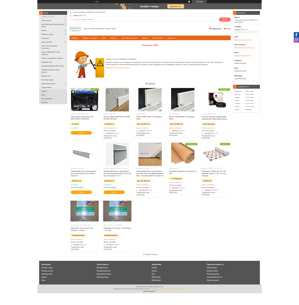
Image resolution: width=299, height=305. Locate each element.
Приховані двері (47, 80)
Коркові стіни (46, 76)
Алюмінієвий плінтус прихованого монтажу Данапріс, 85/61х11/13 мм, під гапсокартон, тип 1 (117, 173)
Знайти (224, 19)
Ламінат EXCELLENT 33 (214, 277)
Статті (43, 95)
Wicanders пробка (213, 274)
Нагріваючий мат (102, 268)
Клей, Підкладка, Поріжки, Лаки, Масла (52, 25)
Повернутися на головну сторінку (118, 68)
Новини (44, 91)
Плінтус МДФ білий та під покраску (50, 53)
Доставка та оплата (129, 38)
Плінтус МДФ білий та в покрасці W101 (182, 118)
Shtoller (154, 268)
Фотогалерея (158, 38)
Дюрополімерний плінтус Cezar (52, 66)
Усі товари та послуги (150, 254)
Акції (104, 38)
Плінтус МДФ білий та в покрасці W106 (149, 118)
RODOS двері (156, 277)
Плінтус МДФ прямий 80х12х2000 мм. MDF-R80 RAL (117, 118)
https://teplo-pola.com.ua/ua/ (244, 48)
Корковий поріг (46, 62)
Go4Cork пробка (212, 271)
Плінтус (44, 30)
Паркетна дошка (47, 34)
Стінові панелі (46, 87)
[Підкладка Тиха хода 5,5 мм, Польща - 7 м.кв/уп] (85, 211)
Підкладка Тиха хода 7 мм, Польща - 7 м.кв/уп (117, 229)
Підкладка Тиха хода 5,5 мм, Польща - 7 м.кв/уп (82, 229)
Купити (81, 133)
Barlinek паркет (212, 268)
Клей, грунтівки (46, 42)
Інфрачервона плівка (104, 274)
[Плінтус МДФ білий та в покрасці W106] (150, 99)
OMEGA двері (156, 280)
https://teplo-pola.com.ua (243, 40)
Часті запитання (46, 99)
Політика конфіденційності (177, 289)
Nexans (154, 271)
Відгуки (145, 38)
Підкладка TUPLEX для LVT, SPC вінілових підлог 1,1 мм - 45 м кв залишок (214, 173)
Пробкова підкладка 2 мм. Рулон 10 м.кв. (182, 172)
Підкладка (45, 38)
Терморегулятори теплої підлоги (50, 71)
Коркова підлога (47, 271)
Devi (153, 274)
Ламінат (44, 277)
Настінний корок (47, 274)
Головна (75, 38)
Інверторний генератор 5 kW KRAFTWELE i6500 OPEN (82, 118)
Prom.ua (160, 287)
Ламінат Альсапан (213, 280)
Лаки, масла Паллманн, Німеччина (49, 47)
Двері (43, 280)
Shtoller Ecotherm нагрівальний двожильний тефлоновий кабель (214, 118)
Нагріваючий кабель (103, 271)
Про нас (114, 38)
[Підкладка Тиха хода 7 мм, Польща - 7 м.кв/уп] (117, 211)
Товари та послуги (47, 17)
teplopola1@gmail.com (242, 56)
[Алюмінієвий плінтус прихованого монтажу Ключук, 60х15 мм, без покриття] (85, 154)
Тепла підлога (46, 20)
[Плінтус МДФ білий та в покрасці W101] (183, 99)
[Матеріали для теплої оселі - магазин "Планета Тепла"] (75, 29)
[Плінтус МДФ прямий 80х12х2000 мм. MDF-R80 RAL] (117, 99)
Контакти (44, 102)
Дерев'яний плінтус (48, 84)
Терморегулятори (103, 277)
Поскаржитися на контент (158, 289)
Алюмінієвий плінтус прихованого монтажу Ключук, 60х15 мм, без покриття (83, 173)
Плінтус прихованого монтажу (52, 58)
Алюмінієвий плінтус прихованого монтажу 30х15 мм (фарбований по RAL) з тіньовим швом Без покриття (150, 173)
